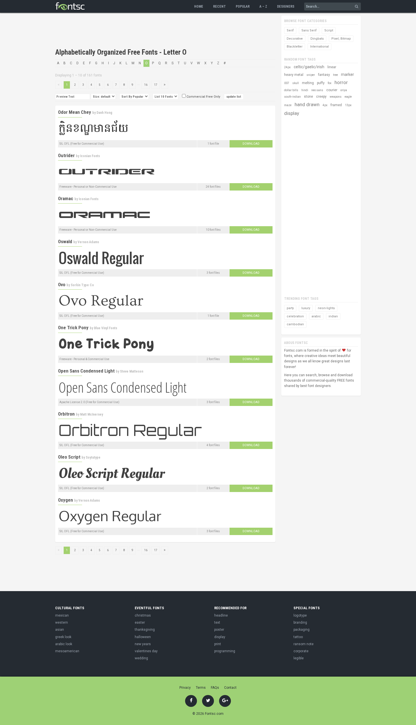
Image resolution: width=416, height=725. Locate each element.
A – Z (263, 6)
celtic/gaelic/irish (309, 67)
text (217, 623)
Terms (201, 688)
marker (347, 74)
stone (308, 97)
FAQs (215, 688)
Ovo (61, 284)
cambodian (295, 324)
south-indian (292, 96)
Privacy (185, 688)
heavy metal (293, 75)
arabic (316, 316)
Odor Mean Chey (74, 112)
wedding (141, 658)
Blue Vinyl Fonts (105, 328)
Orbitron (66, 414)
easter (140, 623)
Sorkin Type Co (82, 285)
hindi (304, 90)
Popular (243, 6)
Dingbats (317, 38)
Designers (285, 6)
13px (348, 105)
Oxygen (65, 500)
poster (219, 630)
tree (335, 74)
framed (336, 105)
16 (145, 84)
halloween (143, 637)
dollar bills (291, 90)
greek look (63, 637)
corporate (300, 651)
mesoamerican (67, 651)
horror (341, 82)
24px (287, 67)
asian (59, 630)
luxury (305, 308)
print (217, 644)
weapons (336, 96)
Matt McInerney (91, 414)
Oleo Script (69, 457)
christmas (143, 615)
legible (298, 658)
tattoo (298, 637)
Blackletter (295, 46)
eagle (348, 96)
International (319, 46)
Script (328, 30)
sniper (310, 74)
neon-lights (326, 308)
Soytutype (93, 457)
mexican (62, 615)
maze (287, 105)
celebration (295, 316)
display (291, 113)
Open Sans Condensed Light (86, 371)
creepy (321, 97)
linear (331, 67)
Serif (290, 30)
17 (155, 84)
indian (333, 316)
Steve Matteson (131, 371)
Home (198, 6)
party (290, 308)
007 (286, 83)
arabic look (63, 644)
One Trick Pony (73, 327)
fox (329, 83)
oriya (343, 90)
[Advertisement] (158, 31)
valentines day (146, 651)
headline (221, 615)
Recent (219, 6)
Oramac (65, 198)
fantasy (324, 75)
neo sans (317, 90)
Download (251, 143)
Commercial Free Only (203, 97)
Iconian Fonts (90, 156)
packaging (301, 630)
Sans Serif (309, 30)
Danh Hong (104, 113)
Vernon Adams (88, 242)
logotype (300, 615)
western (61, 623)
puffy (321, 83)
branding (300, 623)
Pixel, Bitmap (341, 38)
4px (325, 105)
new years (143, 644)
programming (224, 651)
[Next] (164, 85)
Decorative (295, 38)
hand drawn (307, 104)
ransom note (303, 644)
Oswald (65, 241)
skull (295, 83)
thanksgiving (145, 630)
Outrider (66, 155)
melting (308, 83)
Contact (230, 688)
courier (331, 90)
